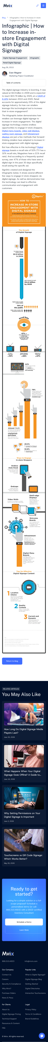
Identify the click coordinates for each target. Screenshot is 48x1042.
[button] (43, 5)
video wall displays (30, 130)
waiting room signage (12, 134)
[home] (7, 5)
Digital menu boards (11, 130)
